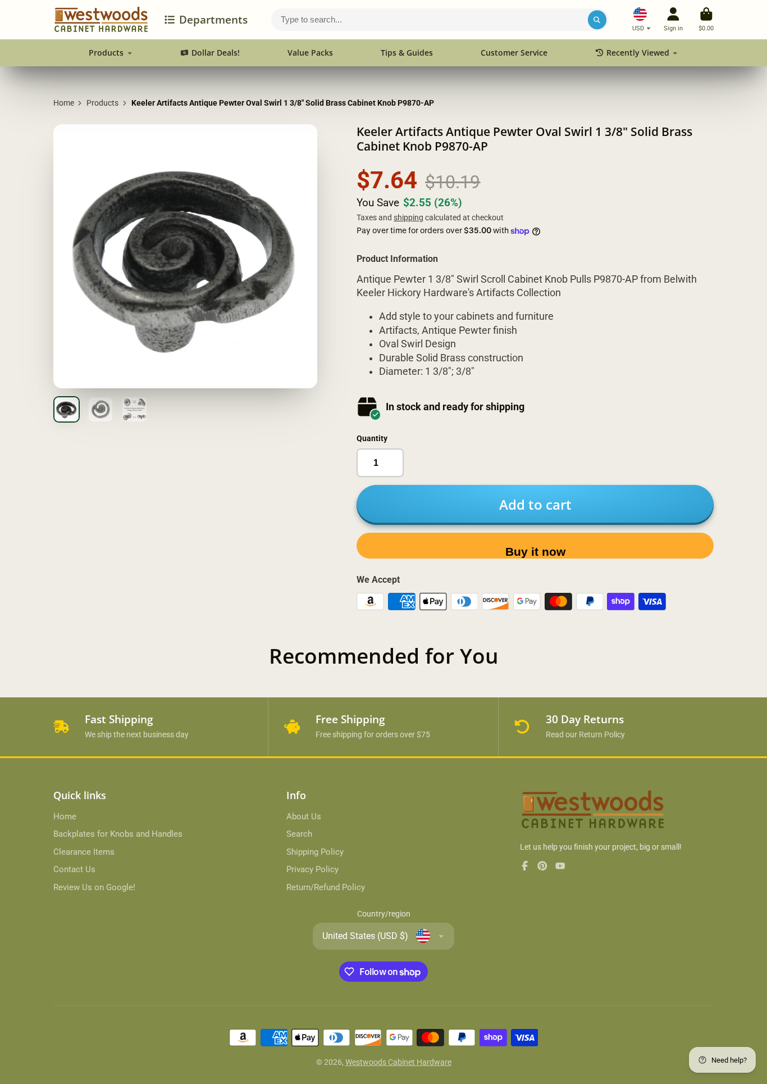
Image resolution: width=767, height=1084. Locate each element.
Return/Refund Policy (325, 887)
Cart (706, 19)
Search (299, 834)
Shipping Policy (315, 852)
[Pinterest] (542, 866)
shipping (408, 217)
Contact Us (74, 869)
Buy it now (535, 551)
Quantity (372, 438)
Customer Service (514, 52)
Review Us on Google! (94, 887)
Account (673, 19)
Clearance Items (84, 852)
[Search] (597, 19)
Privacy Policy (312, 869)
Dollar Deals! (215, 52)
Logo (101, 19)
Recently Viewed (637, 52)
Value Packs (310, 52)
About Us (303, 816)
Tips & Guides (407, 52)
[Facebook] (525, 866)
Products (106, 52)
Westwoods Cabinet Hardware (398, 1062)
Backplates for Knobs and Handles (117, 834)
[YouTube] (560, 866)
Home (63, 102)
